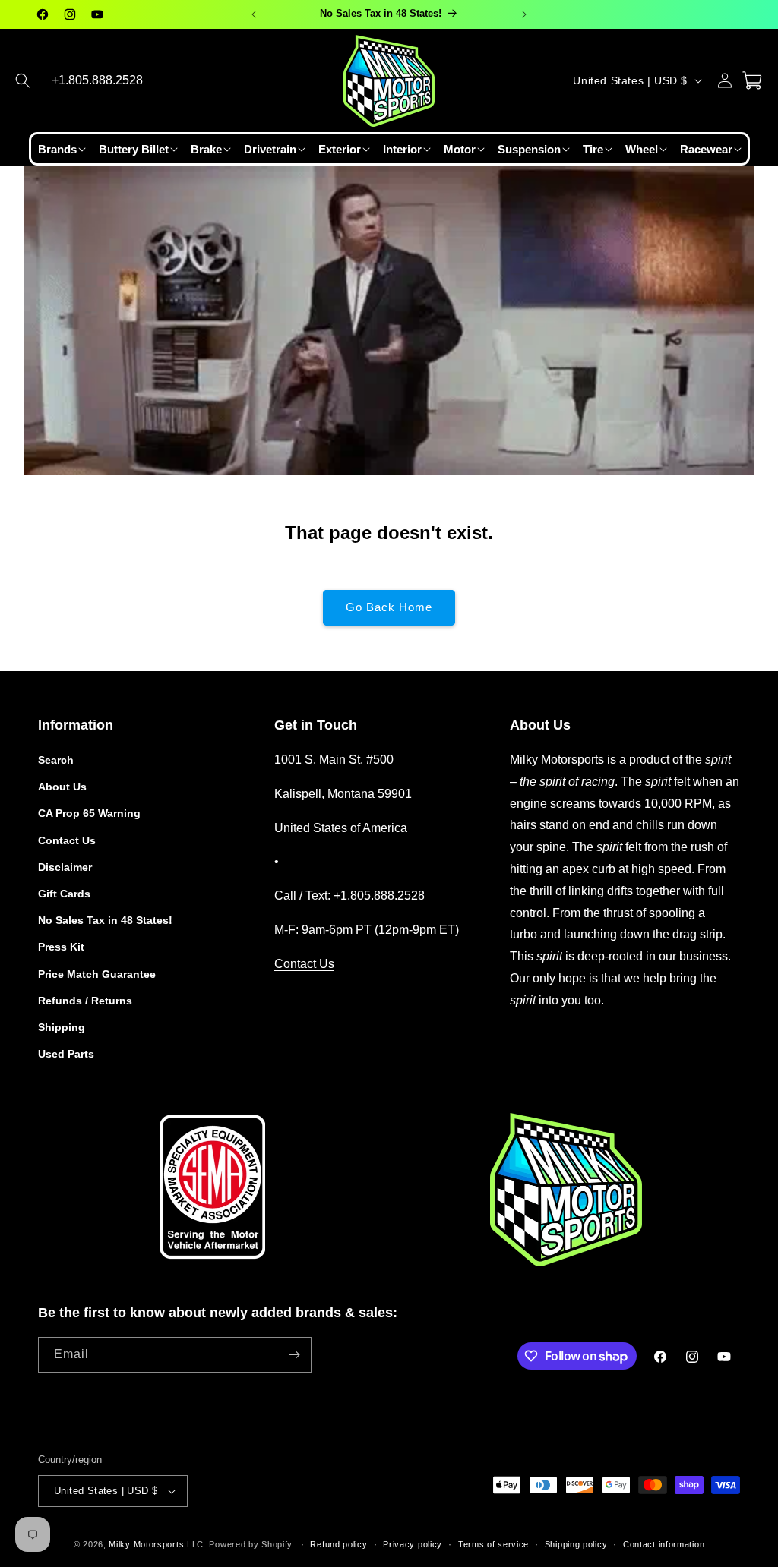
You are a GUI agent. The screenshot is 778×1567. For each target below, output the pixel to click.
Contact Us (67, 840)
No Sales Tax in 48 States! (105, 920)
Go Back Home (389, 607)
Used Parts (66, 1054)
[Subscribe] (294, 1355)
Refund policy (338, 1544)
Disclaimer (65, 867)
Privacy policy (412, 1544)
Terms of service (493, 1544)
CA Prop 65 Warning (89, 813)
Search (56, 760)
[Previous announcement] (253, 14)
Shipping (61, 1027)
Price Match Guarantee (97, 974)
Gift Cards (64, 894)
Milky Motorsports (146, 1544)
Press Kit (61, 947)
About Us (62, 786)
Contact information (663, 1544)
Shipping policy (576, 1544)
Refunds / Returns (85, 1001)
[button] (23, 80)
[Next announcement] (524, 14)
